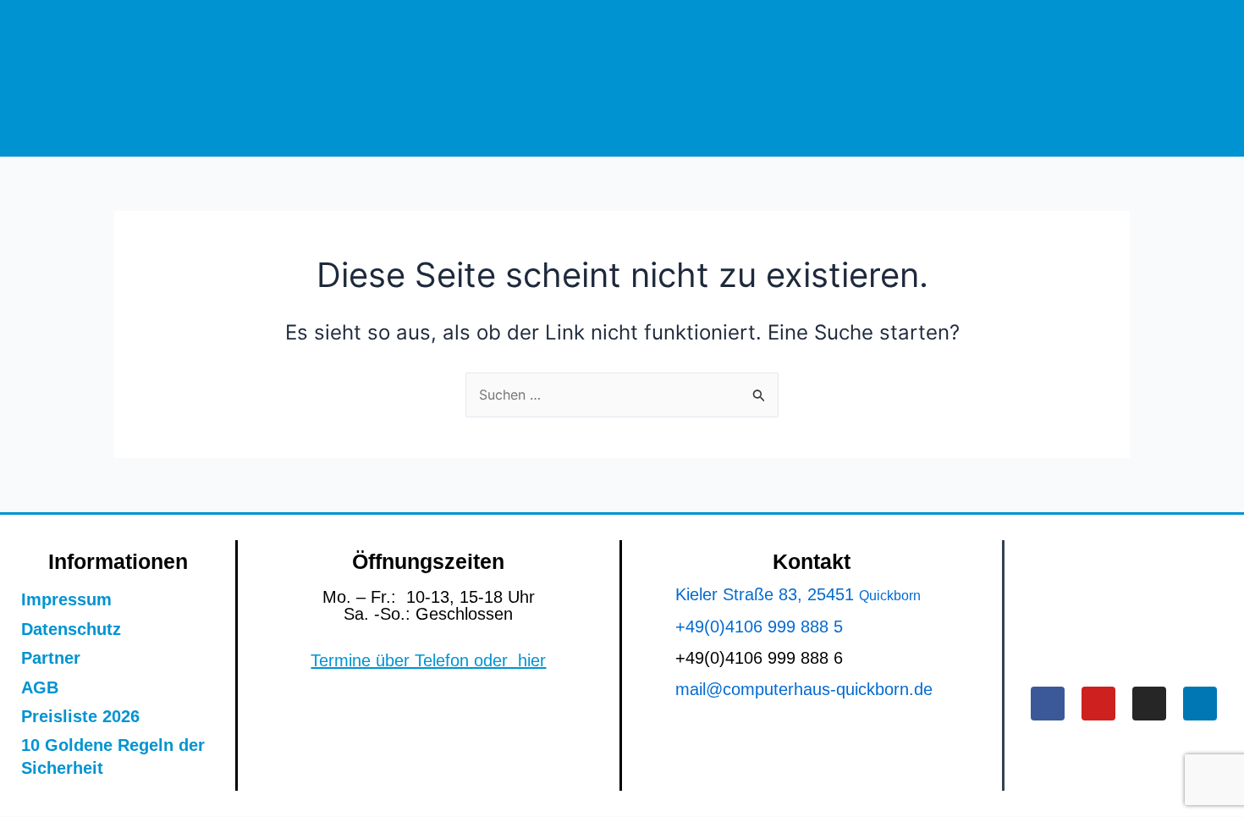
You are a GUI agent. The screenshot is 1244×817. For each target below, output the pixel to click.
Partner (50, 658)
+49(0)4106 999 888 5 (759, 626)
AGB (39, 687)
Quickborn (890, 595)
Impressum (66, 599)
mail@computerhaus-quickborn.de (804, 689)
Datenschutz (71, 629)
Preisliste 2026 (80, 716)
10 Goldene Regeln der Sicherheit (113, 756)
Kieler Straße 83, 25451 (767, 594)
